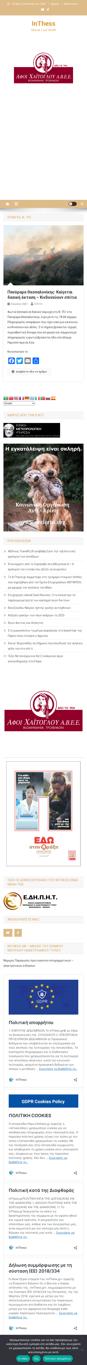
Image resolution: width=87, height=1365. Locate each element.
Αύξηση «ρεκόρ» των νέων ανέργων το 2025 (36, 615)
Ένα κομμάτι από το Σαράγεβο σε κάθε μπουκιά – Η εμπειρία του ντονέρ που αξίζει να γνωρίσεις (41, 566)
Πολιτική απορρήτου (58, 1358)
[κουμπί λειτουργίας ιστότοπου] (73, 204)
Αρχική (55, 3)
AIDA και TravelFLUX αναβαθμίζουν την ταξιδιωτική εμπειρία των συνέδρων (41, 554)
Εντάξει (23, 1358)
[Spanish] (53, 398)
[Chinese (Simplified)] (11, 398)
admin (38, 303)
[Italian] (37, 398)
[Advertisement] (43, 150)
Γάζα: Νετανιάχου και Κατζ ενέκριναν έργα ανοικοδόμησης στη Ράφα (35, 658)
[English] (16, 398)
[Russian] (48, 398)
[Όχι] (82, 1350)
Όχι (36, 1358)
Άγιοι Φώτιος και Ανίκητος (26, 622)
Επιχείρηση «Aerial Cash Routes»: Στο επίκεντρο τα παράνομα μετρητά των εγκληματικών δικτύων (41, 597)
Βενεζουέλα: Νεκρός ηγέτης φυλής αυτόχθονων (39, 607)
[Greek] (32, 398)
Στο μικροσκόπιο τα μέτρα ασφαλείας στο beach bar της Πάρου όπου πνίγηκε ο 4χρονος (45, 633)
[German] (27, 398)
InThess (43, 23)
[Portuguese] (43, 398)
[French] (21, 398)
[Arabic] (6, 398)
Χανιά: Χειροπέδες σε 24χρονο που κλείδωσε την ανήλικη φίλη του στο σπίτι (45, 646)
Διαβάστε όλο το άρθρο (31, 371)
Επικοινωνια (71, 3)
